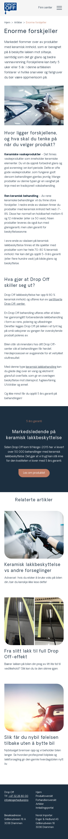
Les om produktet (34, 473)
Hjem (7, 22)
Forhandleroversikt (46, 800)
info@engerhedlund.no (16, 800)
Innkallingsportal (45, 808)
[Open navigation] (60, 7)
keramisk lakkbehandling (41, 367)
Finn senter (45, 7)
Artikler (18, 22)
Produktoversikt (44, 796)
